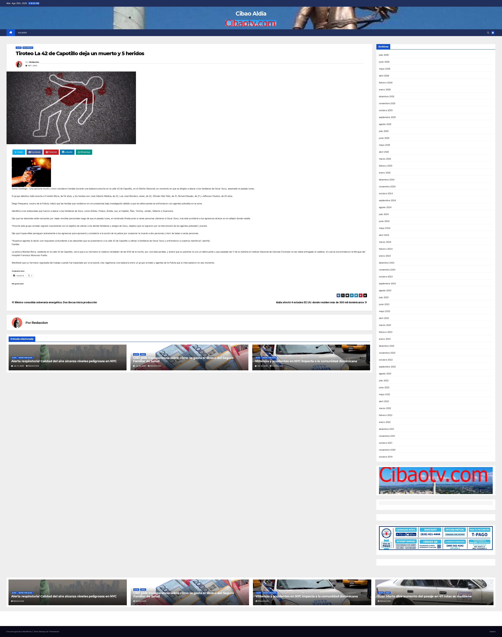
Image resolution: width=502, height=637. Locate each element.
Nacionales (27, 47)
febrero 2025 (385, 165)
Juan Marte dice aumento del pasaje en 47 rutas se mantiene (425, 596)
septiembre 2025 (387, 117)
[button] (488, 32)
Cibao (143, 354)
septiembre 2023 (387, 283)
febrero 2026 (385, 82)
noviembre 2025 (387, 103)
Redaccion (34, 62)
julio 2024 (384, 214)
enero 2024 (385, 256)
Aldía (18, 47)
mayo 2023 (384, 311)
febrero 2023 (385, 332)
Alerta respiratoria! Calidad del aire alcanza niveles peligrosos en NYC (64, 361)
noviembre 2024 (387, 186)
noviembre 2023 (387, 269)
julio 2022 (384, 380)
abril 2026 (384, 75)
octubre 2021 (385, 443)
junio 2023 (384, 304)
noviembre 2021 (387, 436)
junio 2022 (384, 387)
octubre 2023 (386, 276)
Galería (22, 33)
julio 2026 (384, 55)
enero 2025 (385, 172)
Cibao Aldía (251, 13)
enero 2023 (385, 339)
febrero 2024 (386, 249)
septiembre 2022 (387, 366)
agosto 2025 (385, 124)
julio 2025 (384, 131)
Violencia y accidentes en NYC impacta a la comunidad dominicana (306, 361)
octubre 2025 (386, 110)
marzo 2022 (385, 408)
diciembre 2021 (386, 429)
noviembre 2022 (387, 353)
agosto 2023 (385, 290)
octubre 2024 (386, 193)
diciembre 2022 (386, 346)
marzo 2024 (385, 242)
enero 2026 (385, 89)
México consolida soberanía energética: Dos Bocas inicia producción (55, 302)
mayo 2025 (384, 145)
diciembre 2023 (386, 262)
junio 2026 (384, 62)
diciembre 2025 (386, 96)
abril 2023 (384, 318)
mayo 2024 (384, 228)
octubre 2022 (386, 359)
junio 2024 (384, 221)
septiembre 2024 (387, 200)
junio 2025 (384, 138)
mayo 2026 (384, 68)
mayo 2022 (384, 394)
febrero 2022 (385, 415)
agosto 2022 (385, 373)
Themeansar (54, 631)
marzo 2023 (385, 325)
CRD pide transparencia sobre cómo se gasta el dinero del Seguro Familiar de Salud (183, 359)
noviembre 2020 (387, 450)
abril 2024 (384, 235)
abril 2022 (384, 401)
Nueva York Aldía (25, 357)
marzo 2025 (385, 159)
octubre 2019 (385, 456)
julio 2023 (384, 297)
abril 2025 (384, 152)
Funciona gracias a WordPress (19, 631)
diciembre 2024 (387, 179)
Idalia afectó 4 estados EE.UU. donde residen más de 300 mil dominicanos (320, 302)
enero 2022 (385, 422)
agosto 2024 (385, 207)
